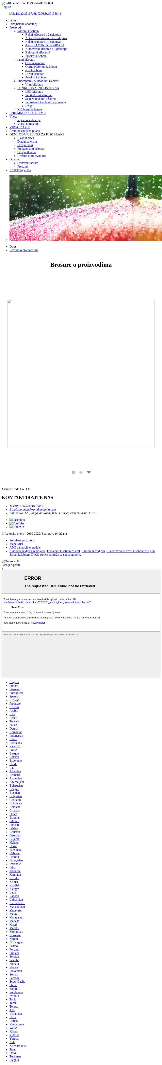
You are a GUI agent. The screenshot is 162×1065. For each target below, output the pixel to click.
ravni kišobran (26, 59)
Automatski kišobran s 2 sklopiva (46, 38)
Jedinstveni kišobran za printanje (45, 102)
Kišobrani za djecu (93, 551)
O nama (14, 159)
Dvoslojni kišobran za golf (63, 551)
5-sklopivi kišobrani (37, 52)
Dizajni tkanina (26, 152)
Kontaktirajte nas (20, 170)
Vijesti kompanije (28, 123)
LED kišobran (34, 91)
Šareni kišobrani (19, 554)
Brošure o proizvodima (31, 155)
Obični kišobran (35, 63)
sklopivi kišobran (28, 31)
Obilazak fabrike (27, 163)
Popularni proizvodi (21, 540)
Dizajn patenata (27, 141)
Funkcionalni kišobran (31, 148)
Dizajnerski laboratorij (23, 24)
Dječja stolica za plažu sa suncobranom (55, 554)
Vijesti (13, 116)
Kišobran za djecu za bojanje (27, 551)
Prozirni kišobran (36, 56)
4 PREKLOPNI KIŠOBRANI (44, 45)
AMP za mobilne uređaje (24, 547)
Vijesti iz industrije (28, 120)
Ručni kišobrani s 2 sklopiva (43, 34)
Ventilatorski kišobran (38, 95)
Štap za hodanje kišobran (41, 98)
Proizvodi (15, 27)
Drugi (29, 106)
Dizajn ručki (25, 145)
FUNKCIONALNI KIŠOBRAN (38, 88)
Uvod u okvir (25, 138)
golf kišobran (33, 70)
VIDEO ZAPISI (19, 127)
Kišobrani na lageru (29, 109)
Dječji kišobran (34, 73)
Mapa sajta (16, 544)
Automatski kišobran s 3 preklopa (46, 48)
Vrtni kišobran (34, 84)
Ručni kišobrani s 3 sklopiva (43, 41)
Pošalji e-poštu (11, 565)
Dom (12, 20)
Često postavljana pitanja (24, 130)
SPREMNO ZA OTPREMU (27, 113)
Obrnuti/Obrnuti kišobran (41, 66)
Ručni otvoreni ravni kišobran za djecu (130, 551)
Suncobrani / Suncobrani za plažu (38, 81)
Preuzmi (22, 166)
